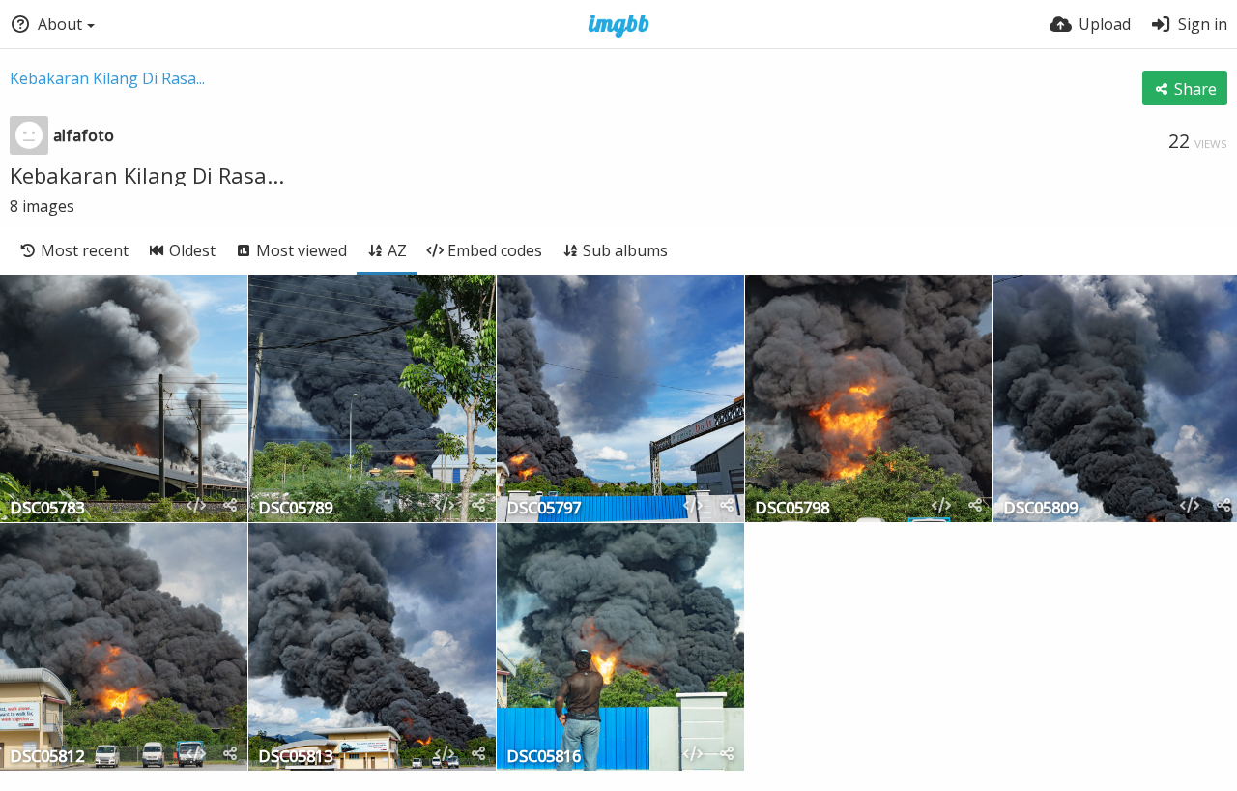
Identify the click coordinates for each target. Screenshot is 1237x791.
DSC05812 (47, 757)
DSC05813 (295, 757)
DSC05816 (543, 757)
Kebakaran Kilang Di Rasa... (107, 78)
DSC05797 (543, 509)
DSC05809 (1040, 509)
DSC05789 (295, 509)
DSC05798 (792, 509)
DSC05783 (47, 509)
